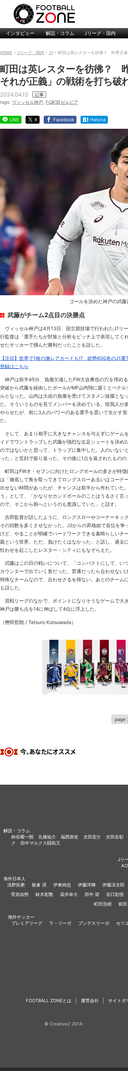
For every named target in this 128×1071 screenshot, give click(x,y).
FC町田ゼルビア (62, 102)
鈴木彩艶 (44, 894)
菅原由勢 (20, 894)
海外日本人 (14, 878)
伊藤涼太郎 (113, 884)
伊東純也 (62, 884)
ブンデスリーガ (93, 923)
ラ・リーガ (60, 923)
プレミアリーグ (26, 923)
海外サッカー (21, 917)
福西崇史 (70, 836)
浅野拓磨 (16, 884)
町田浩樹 (103, 904)
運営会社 (90, 1000)
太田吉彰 (115, 836)
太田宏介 (92, 836)
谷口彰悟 (115, 894)
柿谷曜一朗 (22, 836)
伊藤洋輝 (87, 884)
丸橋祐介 (47, 836)
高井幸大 (69, 894)
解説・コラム (60, 33)
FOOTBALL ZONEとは (48, 1000)
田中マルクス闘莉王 (40, 843)
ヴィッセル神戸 (27, 102)
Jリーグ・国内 (100, 33)
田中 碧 (92, 894)
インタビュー (20, 33)
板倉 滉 (39, 884)
